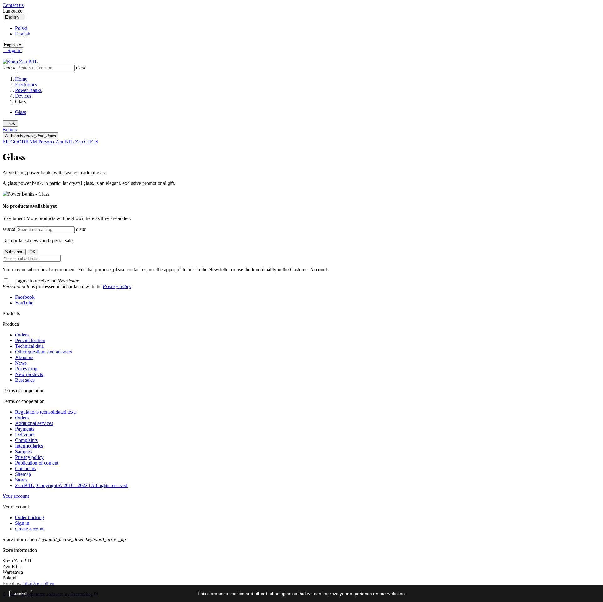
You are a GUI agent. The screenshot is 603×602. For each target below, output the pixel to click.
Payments (24, 429)
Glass (20, 112)
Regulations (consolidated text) (45, 412)
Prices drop (26, 368)
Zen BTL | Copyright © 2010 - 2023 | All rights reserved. (71, 485)
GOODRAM (24, 141)
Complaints (26, 440)
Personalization (30, 340)
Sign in (22, 523)
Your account (16, 496)
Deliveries (25, 434)
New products (29, 374)
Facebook (25, 297)
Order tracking (29, 517)
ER (6, 141)
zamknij (20, 593)
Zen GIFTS (86, 141)
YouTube (24, 302)
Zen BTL (65, 141)
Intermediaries (29, 446)
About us (24, 357)
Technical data (29, 346)
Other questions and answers (43, 351)
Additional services (34, 423)
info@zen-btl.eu (38, 583)
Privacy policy (117, 286)
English (22, 33)
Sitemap (23, 474)
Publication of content (36, 462)
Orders (22, 334)
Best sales (25, 380)
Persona (46, 141)
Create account (30, 528)
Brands (10, 129)
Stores (21, 479)
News (21, 363)
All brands (30, 135)
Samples (23, 451)
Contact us (13, 5)
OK (10, 123)
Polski (21, 28)
